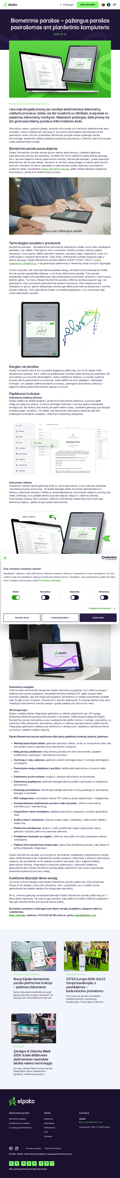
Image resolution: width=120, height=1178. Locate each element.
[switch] (45, 597)
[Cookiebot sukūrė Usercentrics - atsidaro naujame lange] (104, 558)
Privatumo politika (33, 1148)
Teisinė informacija (52, 1148)
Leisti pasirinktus (60, 617)
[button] (103, 4)
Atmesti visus (22, 617)
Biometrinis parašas (17, 1119)
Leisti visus (98, 617)
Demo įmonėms (87, 5)
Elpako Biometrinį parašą (55, 168)
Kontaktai (48, 1136)
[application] (60, 206)
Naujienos (48, 1119)
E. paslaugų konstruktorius (20, 1128)
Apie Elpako (49, 1123)
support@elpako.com (93, 1122)
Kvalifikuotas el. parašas (19, 1123)
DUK (46, 1132)
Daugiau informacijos (100, 608)
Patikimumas (49, 1128)
